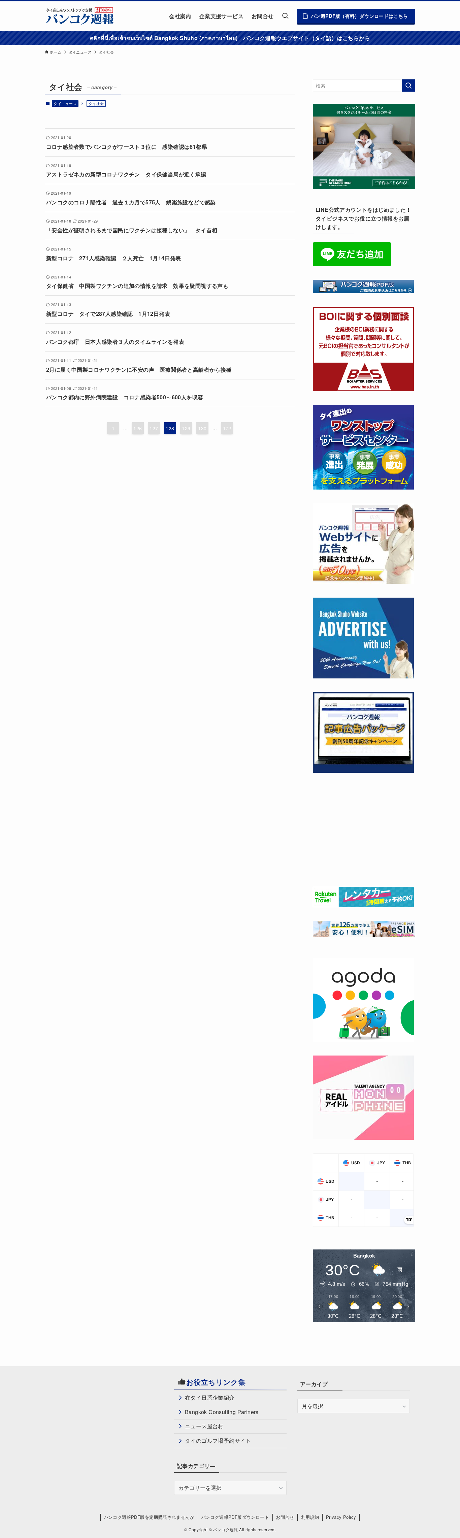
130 (202, 428)
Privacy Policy (341, 1517)
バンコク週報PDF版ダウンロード (235, 1517)
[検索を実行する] (408, 85)
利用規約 (310, 1517)
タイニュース (65, 103)
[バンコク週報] (79, 16)
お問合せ (285, 1517)
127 (154, 428)
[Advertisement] (363, 828)
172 (227, 428)
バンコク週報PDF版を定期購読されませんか (149, 1517)
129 (186, 428)
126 (137, 428)
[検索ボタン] (285, 16)
